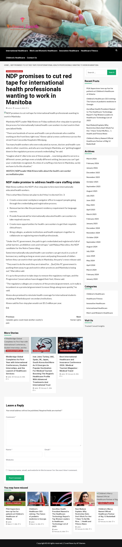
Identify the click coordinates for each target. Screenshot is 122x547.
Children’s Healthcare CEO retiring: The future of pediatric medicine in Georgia (101, 101)
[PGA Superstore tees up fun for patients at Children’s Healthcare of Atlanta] (14, 499)
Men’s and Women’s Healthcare (43, 51)
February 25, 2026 (59, 531)
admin (10, 108)
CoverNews (69, 543)
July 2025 (90, 196)
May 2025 (90, 205)
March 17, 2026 (12, 524)
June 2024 (90, 256)
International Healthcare (17, 51)
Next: (75, 318)
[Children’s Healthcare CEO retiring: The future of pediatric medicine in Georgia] (38, 499)
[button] (116, 50)
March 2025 (91, 214)
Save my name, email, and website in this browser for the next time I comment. (42, 470)
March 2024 (91, 270)
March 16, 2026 (35, 524)
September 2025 (93, 186)
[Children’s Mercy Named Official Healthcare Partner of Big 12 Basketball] (107, 499)
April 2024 (90, 265)
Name (9, 449)
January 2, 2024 (20, 108)
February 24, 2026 (82, 529)
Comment (11, 417)
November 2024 (93, 233)
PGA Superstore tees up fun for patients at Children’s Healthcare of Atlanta (100, 91)
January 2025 (92, 223)
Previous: (24, 320)
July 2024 (90, 251)
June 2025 (90, 200)
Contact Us (32, 58)
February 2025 (92, 219)
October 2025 (92, 182)
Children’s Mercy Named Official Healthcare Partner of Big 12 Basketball (99, 141)
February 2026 (92, 163)
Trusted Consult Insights (95, 326)
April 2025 (90, 209)
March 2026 (91, 159)
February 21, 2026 (46, 388)
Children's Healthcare (95, 294)
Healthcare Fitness (89, 51)
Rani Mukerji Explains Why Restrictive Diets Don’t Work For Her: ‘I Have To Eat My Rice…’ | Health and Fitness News (100, 129)
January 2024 (92, 279)
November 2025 (93, 177)
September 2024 (93, 242)
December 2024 (93, 228)
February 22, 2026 (19, 377)
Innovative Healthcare (69, 51)
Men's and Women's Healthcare (99, 313)
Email (48, 449)
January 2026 (92, 168)
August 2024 (91, 247)
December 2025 (93, 172)
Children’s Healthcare (15, 58)
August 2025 (91, 191)
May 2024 (90, 260)
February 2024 (92, 274)
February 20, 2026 (73, 374)
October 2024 (92, 237)
